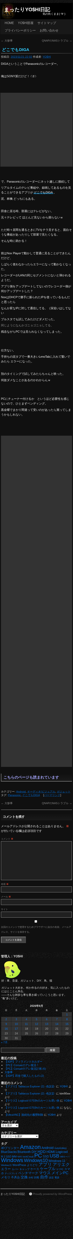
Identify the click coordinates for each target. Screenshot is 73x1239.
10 (16, 1024)
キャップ (24, 1169)
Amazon (30, 1147)
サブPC (59, 1169)
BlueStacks (9, 1152)
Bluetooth (24, 1152)
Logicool (62, 1152)
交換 (24, 1177)
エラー (6, 1169)
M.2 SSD (6, 1156)
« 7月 (4, 1042)
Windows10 (36, 1160)
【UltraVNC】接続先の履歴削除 (23, 1114)
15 (67, 1024)
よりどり (32, 1165)
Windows (12, 1160)
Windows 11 (56, 1161)
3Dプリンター (10, 1148)
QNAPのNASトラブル (57, 40)
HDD (42, 1152)
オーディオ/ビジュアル (41, 791)
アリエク (61, 1164)
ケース (34, 1169)
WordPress (19, 1165)
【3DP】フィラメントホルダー (23, 1061)
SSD (46, 1156)
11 (26, 1024)
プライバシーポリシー (20, 30)
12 (36, 1024)
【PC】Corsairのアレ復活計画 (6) (25, 1068)
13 (46, 1024)
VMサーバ (64, 1156)
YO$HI (47, 56)
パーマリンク (52, 795)
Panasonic (14, 795)
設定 (51, 1177)
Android (21, 791)
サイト (4, 909)
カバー (15, 1169)
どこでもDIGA (31, 795)
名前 (5, 884)
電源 (57, 1177)
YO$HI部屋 (25, 23)
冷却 (30, 1177)
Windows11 (6, 1165)
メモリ (5, 1177)
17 (16, 1028)
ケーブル (47, 1169)
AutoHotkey (60, 1148)
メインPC (59, 1172)
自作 (44, 1177)
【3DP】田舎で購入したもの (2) (24, 1075)
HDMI (51, 1152)
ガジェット (63, 791)
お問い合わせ (49, 30)
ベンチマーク (28, 1173)
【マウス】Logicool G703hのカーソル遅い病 (31, 1100)
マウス (45, 1173)
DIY (34, 1152)
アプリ (45, 1164)
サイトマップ (46, 23)
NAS (20, 1156)
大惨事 (7, 40)
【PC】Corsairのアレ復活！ (21, 1065)
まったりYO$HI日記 (27, 9)
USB (54, 1155)
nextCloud (28, 1156)
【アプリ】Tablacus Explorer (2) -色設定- (29, 1086)
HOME (9, 23)
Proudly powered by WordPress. (53, 1193)
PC (38, 1155)
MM (14, 1156)
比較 (36, 1177)
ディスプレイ (11, 1173)
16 (6, 1028)
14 (56, 1024)
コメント (7, 838)
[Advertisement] (36, 130)
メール (6, 896)
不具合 (15, 1177)
